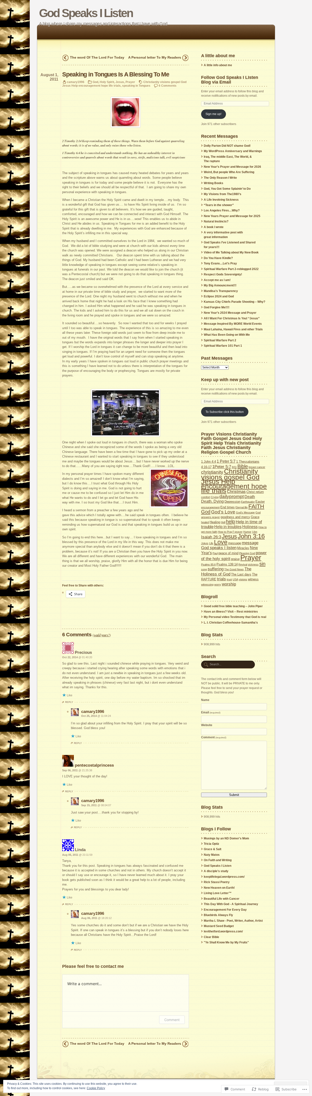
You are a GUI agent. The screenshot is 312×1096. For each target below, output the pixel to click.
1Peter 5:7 (221, 466)
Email (210, 712)
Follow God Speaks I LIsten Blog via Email (229, 79)
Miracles (243, 548)
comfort (205, 497)
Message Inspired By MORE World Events (233, 323)
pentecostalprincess (94, 765)
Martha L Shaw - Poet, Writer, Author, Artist (233, 920)
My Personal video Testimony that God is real (235, 617)
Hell (223, 522)
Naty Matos (212, 854)
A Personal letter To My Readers (154, 57)
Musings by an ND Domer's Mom (226, 838)
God (95, 82)
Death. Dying (212, 501)
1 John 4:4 (208, 461)
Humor (247, 531)
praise (235, 559)
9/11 (234, 467)
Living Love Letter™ (218, 893)
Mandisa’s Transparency (221, 291)
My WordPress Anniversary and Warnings (233, 151)
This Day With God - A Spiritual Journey (231, 904)
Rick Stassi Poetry (217, 882)
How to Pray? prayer (230, 531)
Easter (260, 501)
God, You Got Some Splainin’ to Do (227, 188)
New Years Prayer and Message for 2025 (232, 216)
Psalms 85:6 (208, 564)
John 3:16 (251, 536)
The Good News (234, 569)
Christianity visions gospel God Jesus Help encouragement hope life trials (234, 481)
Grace (255, 517)
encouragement (210, 507)
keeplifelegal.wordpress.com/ (224, 876)
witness (253, 579)
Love (220, 542)
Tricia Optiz (211, 843)
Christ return (255, 492)
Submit (234, 795)
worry (217, 584)
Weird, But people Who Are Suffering (229, 172)
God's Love (223, 511)
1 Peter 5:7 (226, 461)
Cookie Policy (96, 1088)
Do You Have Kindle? (218, 258)
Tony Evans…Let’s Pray (220, 263)
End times (227, 507)
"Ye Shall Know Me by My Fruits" (226, 942)
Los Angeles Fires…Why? (222, 210)
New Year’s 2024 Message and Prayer (230, 312)
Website (206, 725)
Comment (172, 1020)
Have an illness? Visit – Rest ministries (231, 611)
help (230, 521)
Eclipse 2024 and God (219, 296)
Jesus (120, 82)
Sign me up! (213, 114)
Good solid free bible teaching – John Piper (233, 606)
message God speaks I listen (229, 545)
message (234, 543)
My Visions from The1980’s (222, 194)
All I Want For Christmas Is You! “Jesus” (232, 318)
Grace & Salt (212, 849)
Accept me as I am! (217, 280)
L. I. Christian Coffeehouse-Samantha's (231, 622)
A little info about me (218, 65)
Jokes (204, 543)
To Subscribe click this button (224, 412)
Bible (242, 466)
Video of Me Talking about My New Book (231, 252)
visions (243, 579)
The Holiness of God (226, 571)
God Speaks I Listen (86, 13)
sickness (253, 564)
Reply (69, 702)
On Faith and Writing (218, 860)
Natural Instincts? (216, 221)
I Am (254, 531)
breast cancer (257, 467)
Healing (215, 522)
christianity (212, 472)
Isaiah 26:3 (211, 536)
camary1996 (75, 82)
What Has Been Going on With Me (227, 334)
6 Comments (167, 85)
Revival (242, 564)
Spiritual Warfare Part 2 (220, 340)
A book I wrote (214, 227)
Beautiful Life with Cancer (221, 898)
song (204, 569)
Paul (215, 553)
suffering (216, 568)
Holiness (250, 527)
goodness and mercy (235, 517)
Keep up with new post (225, 379)
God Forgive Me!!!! (216, 307)
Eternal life (241, 507)
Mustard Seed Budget (219, 926)
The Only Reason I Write (220, 177)
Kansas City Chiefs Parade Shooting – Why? (234, 301)
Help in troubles (228, 527)
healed (205, 522)
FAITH (256, 506)
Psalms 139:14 (227, 564)
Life (211, 543)
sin (262, 563)
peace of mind (228, 553)
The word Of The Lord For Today (97, 57)
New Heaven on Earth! (219, 887)
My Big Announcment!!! (220, 285)
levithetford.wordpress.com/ (223, 931)
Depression (232, 501)
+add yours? (101, 634)
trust (229, 579)
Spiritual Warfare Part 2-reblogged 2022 (231, 269)
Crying (215, 497)
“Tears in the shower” (219, 205)
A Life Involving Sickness (221, 199)
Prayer (130, 82)
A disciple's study (216, 871)
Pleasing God (247, 553)
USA (235, 579)
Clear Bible (211, 937)
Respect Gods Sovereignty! (223, 274)
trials (221, 578)
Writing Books (213, 183)
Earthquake (248, 501)
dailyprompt (231, 496)
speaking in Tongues (136, 85)
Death (249, 497)
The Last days (241, 574)
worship (229, 584)
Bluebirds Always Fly (218, 915)
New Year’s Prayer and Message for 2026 (232, 166)
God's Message (245, 512)
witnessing (207, 584)
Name (205, 700)
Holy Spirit (107, 82)
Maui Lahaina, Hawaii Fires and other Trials (233, 329)
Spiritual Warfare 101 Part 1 (223, 345)
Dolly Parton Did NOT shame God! (227, 145)
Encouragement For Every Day (225, 909)
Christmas (236, 491)
